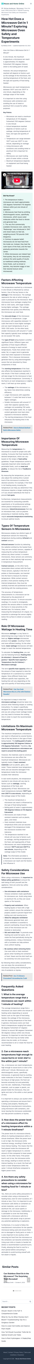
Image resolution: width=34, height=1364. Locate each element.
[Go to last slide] (5, 1280)
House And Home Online (23, 1358)
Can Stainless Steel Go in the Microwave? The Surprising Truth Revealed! (16, 1276)
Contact (10, 1352)
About (5, 1352)
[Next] (28, 1280)
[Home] (2, 8)
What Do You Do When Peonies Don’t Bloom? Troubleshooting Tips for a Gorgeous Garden (14, 1319)
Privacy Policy (18, 1352)
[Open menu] (31, 3)
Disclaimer (21, 1355)
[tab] (13, 1290)
